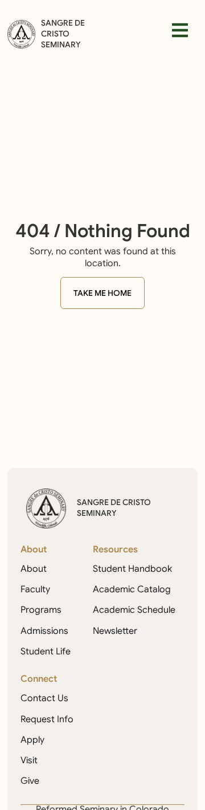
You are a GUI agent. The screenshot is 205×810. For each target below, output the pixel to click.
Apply (32, 740)
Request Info (46, 719)
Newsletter (115, 631)
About (33, 569)
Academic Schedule (134, 610)
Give (29, 781)
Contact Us (44, 698)
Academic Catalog (132, 589)
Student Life (45, 651)
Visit (29, 760)
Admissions (44, 631)
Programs (41, 610)
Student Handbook (132, 569)
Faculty (35, 589)
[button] (180, 30)
